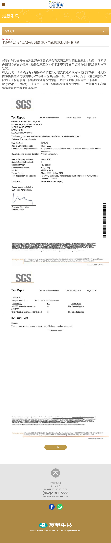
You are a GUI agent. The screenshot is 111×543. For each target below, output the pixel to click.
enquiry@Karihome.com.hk (55, 496)
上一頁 (55, 447)
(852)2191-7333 (55, 493)
